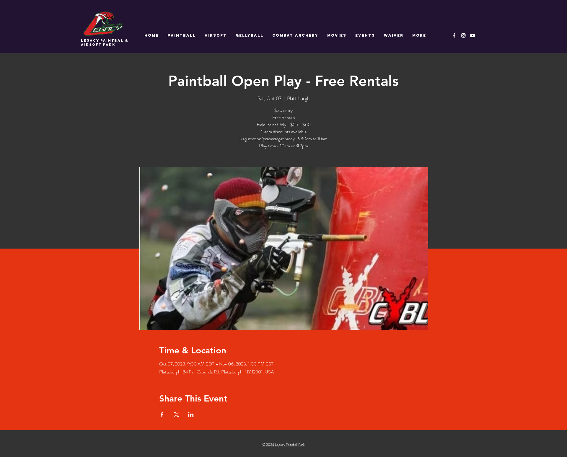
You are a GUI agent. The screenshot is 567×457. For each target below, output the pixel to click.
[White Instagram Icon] (463, 35)
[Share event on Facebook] (162, 414)
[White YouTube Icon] (472, 35)
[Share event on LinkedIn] (191, 414)
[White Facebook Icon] (454, 35)
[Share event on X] (176, 414)
